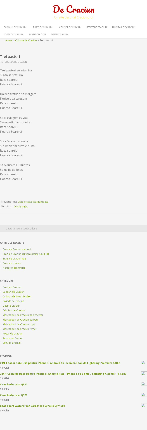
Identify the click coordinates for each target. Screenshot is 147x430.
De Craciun (73, 9)
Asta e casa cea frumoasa (33, 201)
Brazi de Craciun (42, 27)
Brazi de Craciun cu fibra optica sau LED (26, 254)
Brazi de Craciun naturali (17, 249)
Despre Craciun (59, 34)
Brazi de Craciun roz (14, 258)
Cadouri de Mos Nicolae (16, 296)
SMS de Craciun (37, 34)
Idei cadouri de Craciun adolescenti (23, 315)
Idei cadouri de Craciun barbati (20, 319)
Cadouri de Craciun (15, 27)
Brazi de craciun (12, 263)
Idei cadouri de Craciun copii (19, 324)
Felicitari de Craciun (124, 27)
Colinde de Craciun (70, 27)
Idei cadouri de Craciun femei (19, 329)
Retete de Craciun (97, 27)
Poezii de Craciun (13, 34)
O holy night (21, 206)
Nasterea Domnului (14, 267)
